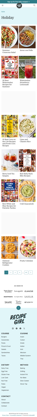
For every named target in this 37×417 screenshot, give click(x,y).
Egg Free (4, 371)
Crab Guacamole (27, 204)
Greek (22, 343)
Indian (22, 346)
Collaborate (5, 403)
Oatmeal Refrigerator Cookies (7, 263)
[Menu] (2, 5)
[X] (24, 328)
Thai (21, 359)
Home (3, 11)
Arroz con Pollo (26, 50)
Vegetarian (5, 390)
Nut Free (4, 381)
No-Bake (23, 377)
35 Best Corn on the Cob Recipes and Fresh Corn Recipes (9, 142)
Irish (21, 349)
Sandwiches (5, 352)
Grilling (22, 371)
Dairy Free (4, 368)
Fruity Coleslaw (26, 261)
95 (26, 272)
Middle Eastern (25, 356)
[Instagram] (13, 328)
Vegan (3, 387)
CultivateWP (32, 415)
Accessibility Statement (16, 415)
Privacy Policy (5, 415)
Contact (4, 406)
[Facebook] (20, 328)
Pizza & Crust (6, 346)
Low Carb (4, 377)
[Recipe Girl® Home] (19, 5)
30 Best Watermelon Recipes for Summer (7, 83)
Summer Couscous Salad (8, 51)
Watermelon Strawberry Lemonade (25, 82)
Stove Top (23, 384)
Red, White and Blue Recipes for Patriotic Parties (9, 206)
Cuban (22, 340)
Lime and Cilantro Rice (25, 140)
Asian (22, 337)
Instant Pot (24, 374)
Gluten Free (5, 374)
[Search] (34, 5)
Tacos (3, 356)
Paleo (3, 384)
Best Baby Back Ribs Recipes (26, 175)
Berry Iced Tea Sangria (8, 175)
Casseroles (5, 340)
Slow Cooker (24, 381)
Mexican (23, 352)
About (3, 399)
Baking (22, 368)
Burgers (4, 337)
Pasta (3, 343)
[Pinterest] (16, 328)
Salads (3, 349)
